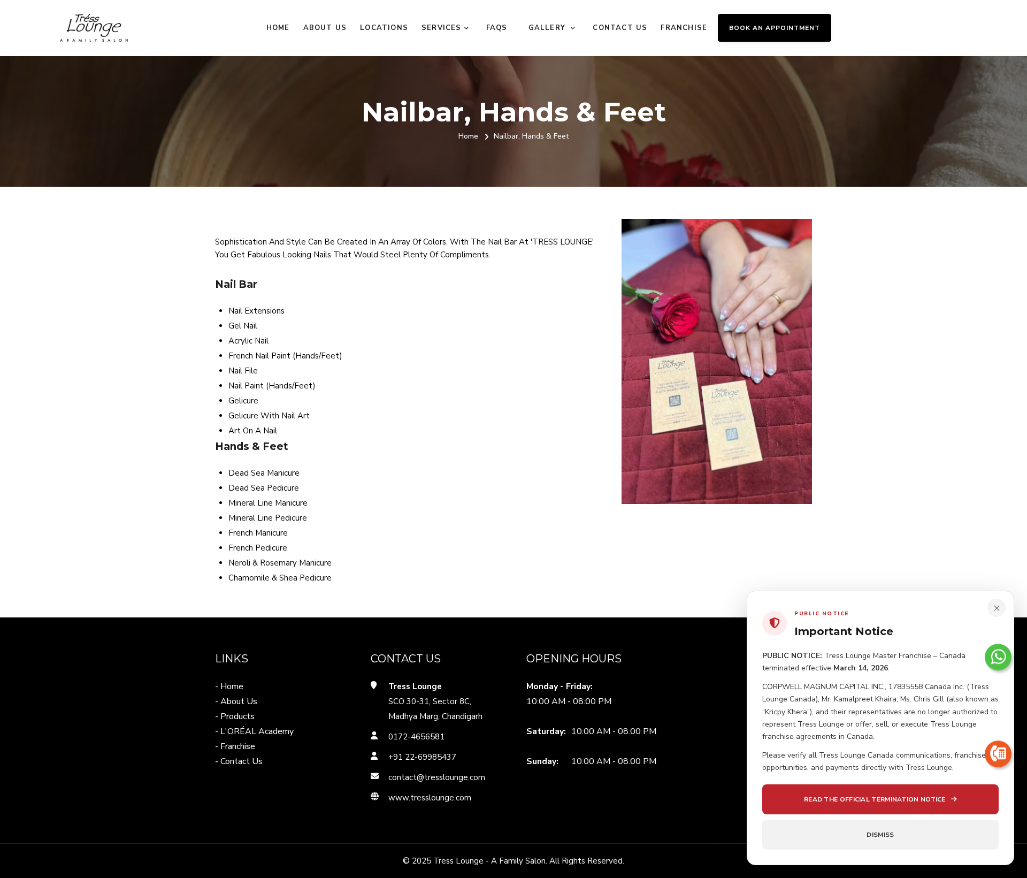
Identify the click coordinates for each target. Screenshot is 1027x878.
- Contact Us (239, 761)
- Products (235, 716)
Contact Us (620, 28)
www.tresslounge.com (429, 797)
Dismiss (880, 834)
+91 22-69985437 (422, 757)
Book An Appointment (774, 28)
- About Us (236, 701)
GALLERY (548, 28)
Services (441, 28)
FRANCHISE (684, 28)
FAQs (497, 28)
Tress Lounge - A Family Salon (489, 861)
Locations (384, 28)
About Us (325, 28)
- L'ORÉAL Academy (254, 731)
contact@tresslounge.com (436, 777)
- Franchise (235, 746)
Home (278, 28)
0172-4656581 (416, 736)
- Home (229, 686)
